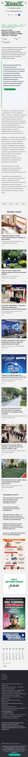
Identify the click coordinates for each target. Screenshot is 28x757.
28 (16, 658)
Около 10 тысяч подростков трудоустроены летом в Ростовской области (13, 272)
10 (3, 655)
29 (19, 658)
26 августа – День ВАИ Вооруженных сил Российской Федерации (14, 533)
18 (6, 656)
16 (22, 655)
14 (16, 655)
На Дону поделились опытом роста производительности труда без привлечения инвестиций (13, 342)
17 (3, 656)
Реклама (3, 675)
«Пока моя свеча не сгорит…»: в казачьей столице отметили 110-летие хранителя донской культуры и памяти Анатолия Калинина (14, 517)
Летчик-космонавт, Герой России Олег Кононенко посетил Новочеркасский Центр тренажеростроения (13, 500)
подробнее (10, 747)
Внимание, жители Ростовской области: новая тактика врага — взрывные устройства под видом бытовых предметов (13, 526)
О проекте (4, 677)
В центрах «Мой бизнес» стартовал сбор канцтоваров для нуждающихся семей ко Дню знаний (13, 307)
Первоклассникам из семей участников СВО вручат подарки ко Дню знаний (13, 237)
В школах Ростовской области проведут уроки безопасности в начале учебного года (12, 446)
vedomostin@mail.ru (16, 11)
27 (13, 658)
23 (23, 656)
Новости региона (10, 89)
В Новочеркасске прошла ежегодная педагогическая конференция (11, 508)
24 (3, 658)
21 (16, 656)
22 (19, 656)
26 (10, 658)
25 (7, 658)
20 (13, 656)
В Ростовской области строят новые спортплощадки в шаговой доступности (13, 481)
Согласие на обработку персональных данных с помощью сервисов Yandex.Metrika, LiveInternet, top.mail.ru (12, 724)
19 (9, 656)
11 (6, 655)
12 (9, 655)
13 (13, 655)
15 (19, 655)
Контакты (4, 679)
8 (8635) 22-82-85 (15, 8)
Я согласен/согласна (14, 754)
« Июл (4, 666)
